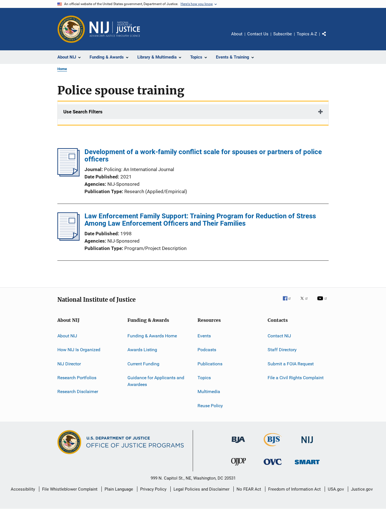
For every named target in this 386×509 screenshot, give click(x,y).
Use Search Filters (83, 112)
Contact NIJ (279, 335)
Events (204, 335)
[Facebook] (289, 302)
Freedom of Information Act (294, 489)
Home (62, 69)
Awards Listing (142, 349)
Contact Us (257, 33)
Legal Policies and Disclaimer (201, 489)
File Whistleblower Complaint (69, 489)
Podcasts (207, 349)
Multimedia (209, 391)
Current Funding (143, 363)
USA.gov (336, 489)
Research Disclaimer (77, 391)
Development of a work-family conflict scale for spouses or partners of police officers (203, 155)
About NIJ (67, 335)
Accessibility (23, 489)
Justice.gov (362, 489)
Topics (204, 377)
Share (329, 38)
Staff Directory (282, 349)
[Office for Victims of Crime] (273, 466)
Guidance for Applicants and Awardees (155, 381)
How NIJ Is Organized (78, 349)
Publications (210, 363)
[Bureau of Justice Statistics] (273, 447)
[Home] (115, 29)
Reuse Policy (210, 405)
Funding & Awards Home (152, 335)
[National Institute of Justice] (307, 444)
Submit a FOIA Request (291, 363)
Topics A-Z (307, 33)
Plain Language (119, 489)
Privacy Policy (153, 489)
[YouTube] (323, 302)
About (236, 33)
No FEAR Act (249, 489)
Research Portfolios (76, 377)
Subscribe (282, 33)
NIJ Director (69, 363)
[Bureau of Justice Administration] (238, 444)
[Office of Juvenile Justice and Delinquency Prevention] (238, 466)
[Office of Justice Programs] (71, 29)
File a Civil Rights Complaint (296, 377)
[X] (306, 302)
